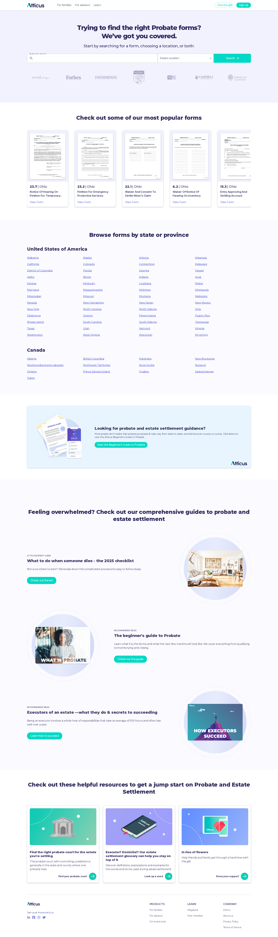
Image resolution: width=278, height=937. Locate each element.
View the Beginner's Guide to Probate (121, 444)
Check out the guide (130, 659)
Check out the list (42, 580)
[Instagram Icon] (39, 917)
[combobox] (186, 58)
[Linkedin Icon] (29, 917)
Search (230, 58)
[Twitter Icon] (44, 917)
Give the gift (224, 5)
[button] (47, 168)
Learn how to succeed (45, 735)
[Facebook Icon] (34, 917)
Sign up (243, 5)
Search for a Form (37, 54)
